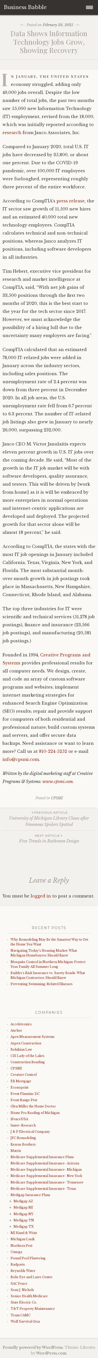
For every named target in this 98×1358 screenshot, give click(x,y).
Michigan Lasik (23, 1239)
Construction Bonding (28, 1062)
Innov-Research (23, 1125)
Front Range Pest (24, 1100)
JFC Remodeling (23, 1138)
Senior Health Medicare (29, 1296)
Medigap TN (24, 1220)
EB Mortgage (21, 1081)
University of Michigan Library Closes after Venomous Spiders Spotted (49, 819)
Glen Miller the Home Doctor (33, 1106)
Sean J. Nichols (22, 1290)
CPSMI (57, 798)
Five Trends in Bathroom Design (49, 838)
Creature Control (24, 1075)
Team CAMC (20, 1315)
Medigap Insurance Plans (30, 1195)
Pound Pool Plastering (28, 1258)
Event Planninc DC (25, 1094)
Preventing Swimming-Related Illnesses (42, 984)
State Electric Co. (24, 1302)
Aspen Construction (26, 1043)
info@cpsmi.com (21, 759)
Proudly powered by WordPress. (33, 1347)
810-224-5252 (53, 751)
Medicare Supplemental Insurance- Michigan (46, 1169)
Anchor (16, 1030)
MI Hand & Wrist (24, 1233)
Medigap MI (23, 1207)
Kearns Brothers (23, 1144)
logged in (41, 895)
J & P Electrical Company (30, 1132)
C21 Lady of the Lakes (27, 1056)
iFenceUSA (19, 1119)
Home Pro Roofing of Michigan (35, 1113)
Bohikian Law (21, 1049)
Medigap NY (23, 1214)
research (12, 132)
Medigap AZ (23, 1201)
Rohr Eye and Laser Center (32, 1277)
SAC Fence (19, 1283)
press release (71, 200)
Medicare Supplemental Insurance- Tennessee (47, 1182)
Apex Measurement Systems (33, 1037)
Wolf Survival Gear (25, 1321)
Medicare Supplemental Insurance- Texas (43, 1189)
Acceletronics (21, 1024)
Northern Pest (21, 1246)
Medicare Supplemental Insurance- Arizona (45, 1163)
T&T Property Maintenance (33, 1309)
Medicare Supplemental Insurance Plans (42, 1157)
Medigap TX (24, 1226)
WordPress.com (51, 1353)
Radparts (18, 1264)
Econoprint (19, 1087)
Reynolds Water (23, 1271)
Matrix (16, 1151)
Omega (16, 1252)
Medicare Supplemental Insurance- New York (46, 1176)
